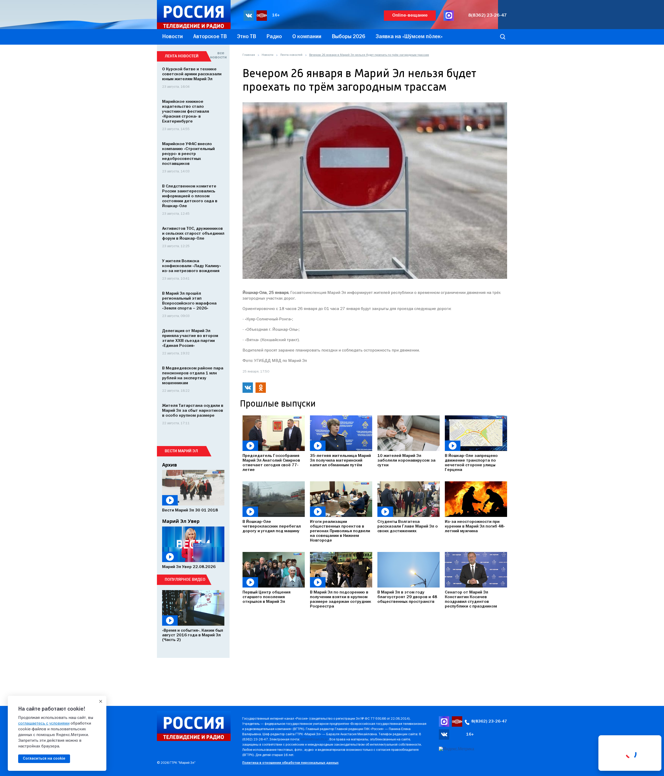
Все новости (217, 55)
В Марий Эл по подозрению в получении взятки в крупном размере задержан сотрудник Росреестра (340, 599)
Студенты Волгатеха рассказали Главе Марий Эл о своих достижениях (407, 526)
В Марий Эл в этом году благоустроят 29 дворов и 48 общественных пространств (407, 597)
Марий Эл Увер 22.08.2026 (189, 567)
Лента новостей (291, 55)
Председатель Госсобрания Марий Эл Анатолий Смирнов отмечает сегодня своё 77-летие (271, 463)
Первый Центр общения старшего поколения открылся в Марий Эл (266, 597)
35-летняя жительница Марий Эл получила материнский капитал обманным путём (340, 460)
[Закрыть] (101, 701)
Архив (169, 465)
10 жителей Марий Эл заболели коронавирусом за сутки (406, 460)
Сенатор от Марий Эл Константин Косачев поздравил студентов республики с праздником (471, 599)
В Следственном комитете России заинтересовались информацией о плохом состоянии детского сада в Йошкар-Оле (189, 196)
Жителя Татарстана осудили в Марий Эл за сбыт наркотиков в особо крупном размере (192, 410)
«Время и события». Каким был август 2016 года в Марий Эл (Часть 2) (192, 635)
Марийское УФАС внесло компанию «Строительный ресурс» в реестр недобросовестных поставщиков (188, 154)
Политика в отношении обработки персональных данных (290, 762)
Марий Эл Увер (180, 521)
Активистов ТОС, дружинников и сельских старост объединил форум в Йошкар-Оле (193, 233)
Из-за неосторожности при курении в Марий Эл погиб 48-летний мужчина (475, 526)
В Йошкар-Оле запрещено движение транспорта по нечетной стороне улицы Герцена (471, 463)
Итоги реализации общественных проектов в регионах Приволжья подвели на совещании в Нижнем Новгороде (340, 531)
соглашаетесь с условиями (44, 723)
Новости (267, 55)
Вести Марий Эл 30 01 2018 (190, 510)
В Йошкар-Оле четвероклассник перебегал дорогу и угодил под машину (272, 526)
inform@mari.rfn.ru (314, 739)
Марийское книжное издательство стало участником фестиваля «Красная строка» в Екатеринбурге (185, 111)
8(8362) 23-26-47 (487, 15)
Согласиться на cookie (44, 758)
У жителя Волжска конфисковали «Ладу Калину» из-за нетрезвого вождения (191, 266)
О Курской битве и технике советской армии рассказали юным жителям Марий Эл (192, 74)
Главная (249, 55)
